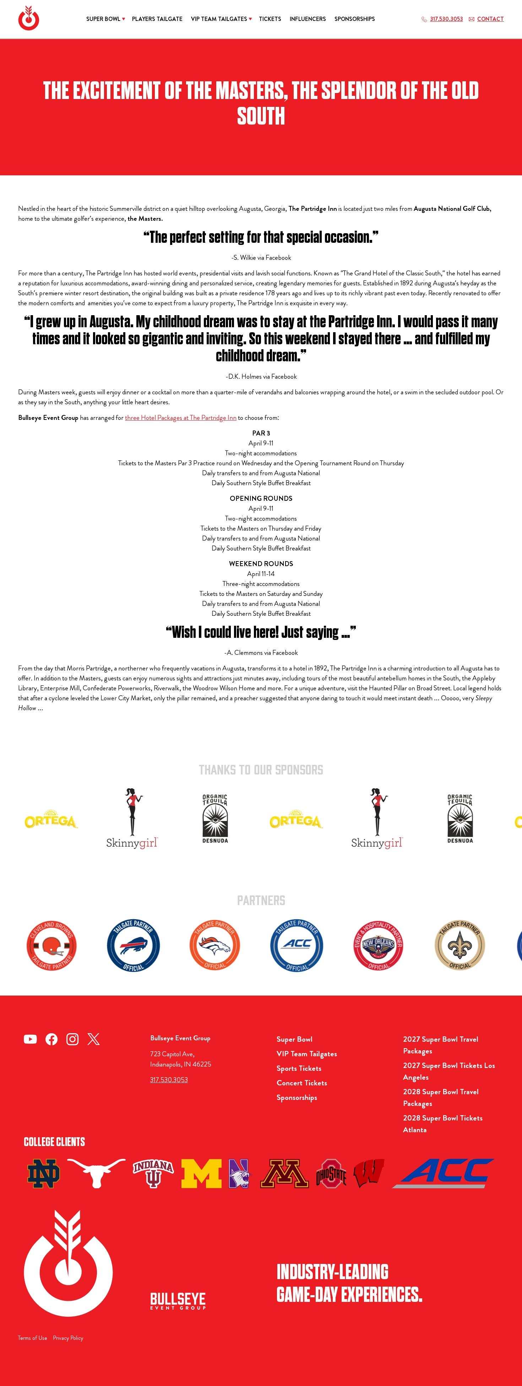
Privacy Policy (68, 1338)
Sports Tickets (299, 1068)
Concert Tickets (302, 1082)
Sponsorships (297, 1097)
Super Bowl (294, 1039)
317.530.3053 (169, 1080)
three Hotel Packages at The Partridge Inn (180, 417)
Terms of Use (32, 1338)
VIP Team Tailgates (307, 1053)
